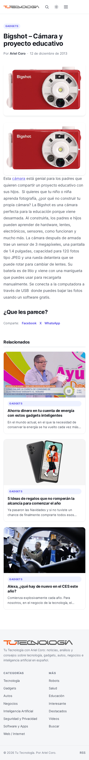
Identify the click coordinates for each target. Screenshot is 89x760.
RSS (83, 752)
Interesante (57, 704)
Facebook (29, 323)
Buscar (54, 726)
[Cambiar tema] (56, 7)
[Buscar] (47, 7)
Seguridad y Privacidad (20, 719)
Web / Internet (14, 734)
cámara (18, 178)
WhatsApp (52, 323)
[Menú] (66, 7)
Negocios (10, 704)
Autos (7, 696)
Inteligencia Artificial (18, 711)
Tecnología (11, 681)
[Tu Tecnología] (21, 7)
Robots (54, 681)
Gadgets (12, 26)
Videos (54, 719)
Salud (53, 688)
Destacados (58, 711)
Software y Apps (15, 726)
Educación (56, 696)
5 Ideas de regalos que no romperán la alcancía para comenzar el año (41, 500)
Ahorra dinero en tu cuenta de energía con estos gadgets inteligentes (41, 413)
